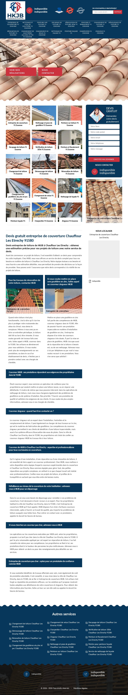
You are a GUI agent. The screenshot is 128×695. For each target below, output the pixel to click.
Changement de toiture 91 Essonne (100, 24)
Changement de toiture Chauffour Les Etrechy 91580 (27, 625)
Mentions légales (80, 688)
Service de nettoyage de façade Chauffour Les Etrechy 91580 (101, 653)
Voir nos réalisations (17, 71)
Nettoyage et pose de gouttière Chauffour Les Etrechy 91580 (63, 645)
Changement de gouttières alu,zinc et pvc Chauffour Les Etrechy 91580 (27, 647)
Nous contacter (48, 71)
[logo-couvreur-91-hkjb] (15, 10)
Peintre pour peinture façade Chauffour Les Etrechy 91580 (100, 645)
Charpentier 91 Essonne (86, 32)
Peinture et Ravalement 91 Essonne (86, 24)
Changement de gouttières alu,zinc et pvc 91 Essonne (28, 34)
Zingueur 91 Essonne (100, 32)
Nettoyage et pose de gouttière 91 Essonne (27, 25)
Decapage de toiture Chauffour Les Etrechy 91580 (102, 624)
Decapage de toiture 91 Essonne (57, 24)
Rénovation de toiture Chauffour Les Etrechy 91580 (26, 639)
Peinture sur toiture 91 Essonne (42, 24)
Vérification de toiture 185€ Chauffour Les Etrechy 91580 (100, 631)
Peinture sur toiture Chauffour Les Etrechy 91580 (64, 653)
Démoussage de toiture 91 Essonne (115, 24)
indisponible (40, 9)
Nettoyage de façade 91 (56, 32)
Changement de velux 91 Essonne (42, 33)
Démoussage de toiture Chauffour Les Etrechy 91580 (27, 632)
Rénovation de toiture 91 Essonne (13, 33)
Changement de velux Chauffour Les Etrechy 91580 (65, 624)
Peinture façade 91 (71, 32)
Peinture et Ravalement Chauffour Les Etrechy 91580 (102, 638)
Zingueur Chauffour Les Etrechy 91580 (63, 638)
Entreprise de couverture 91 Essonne (13, 24)
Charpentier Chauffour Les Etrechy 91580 (64, 631)
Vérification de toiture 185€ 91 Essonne (71, 24)
